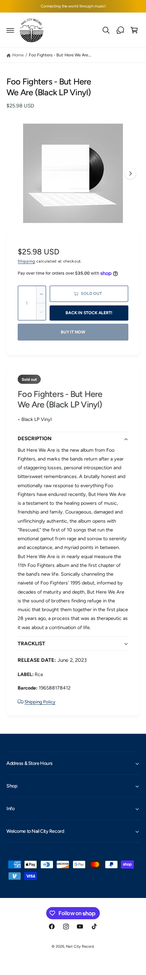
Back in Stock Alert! (89, 312)
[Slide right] (130, 173)
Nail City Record (79, 946)
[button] (10, 30)
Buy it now (73, 331)
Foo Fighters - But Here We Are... (60, 54)
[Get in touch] (120, 30)
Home (18, 54)
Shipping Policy (39, 701)
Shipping (26, 261)
